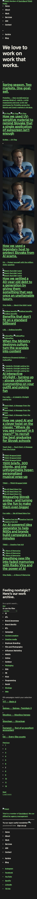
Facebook (9, 872)
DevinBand (22, 1)
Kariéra (8, 34)
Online (7, 658)
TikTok (8, 889)
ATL (6, 617)
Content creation (11, 635)
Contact (8, 24)
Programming (10, 680)
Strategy (8, 688)
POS (6, 669)
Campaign (9, 632)
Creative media (11, 639)
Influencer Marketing (13, 650)
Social (7, 684)
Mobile (8, 654)
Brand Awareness (12, 620)
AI (6, 613)
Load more (7, 794)
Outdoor (8, 662)
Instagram (9, 868)
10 (6, 778)
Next (4, 792)
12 (6, 786)
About (7, 10)
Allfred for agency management (15, 816)
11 (6, 782)
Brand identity (10, 624)
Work (7, 13)
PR (6, 673)
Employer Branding (12, 643)
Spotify (8, 880)
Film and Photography (14, 647)
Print (7, 676)
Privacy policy (8, 891)
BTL (6, 628)
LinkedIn (8, 884)
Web (7, 691)
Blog (7, 38)
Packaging (9, 665)
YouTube (8, 876)
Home (7, 6)
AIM (6, 21)
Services (8, 17)
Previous (6, 742)
